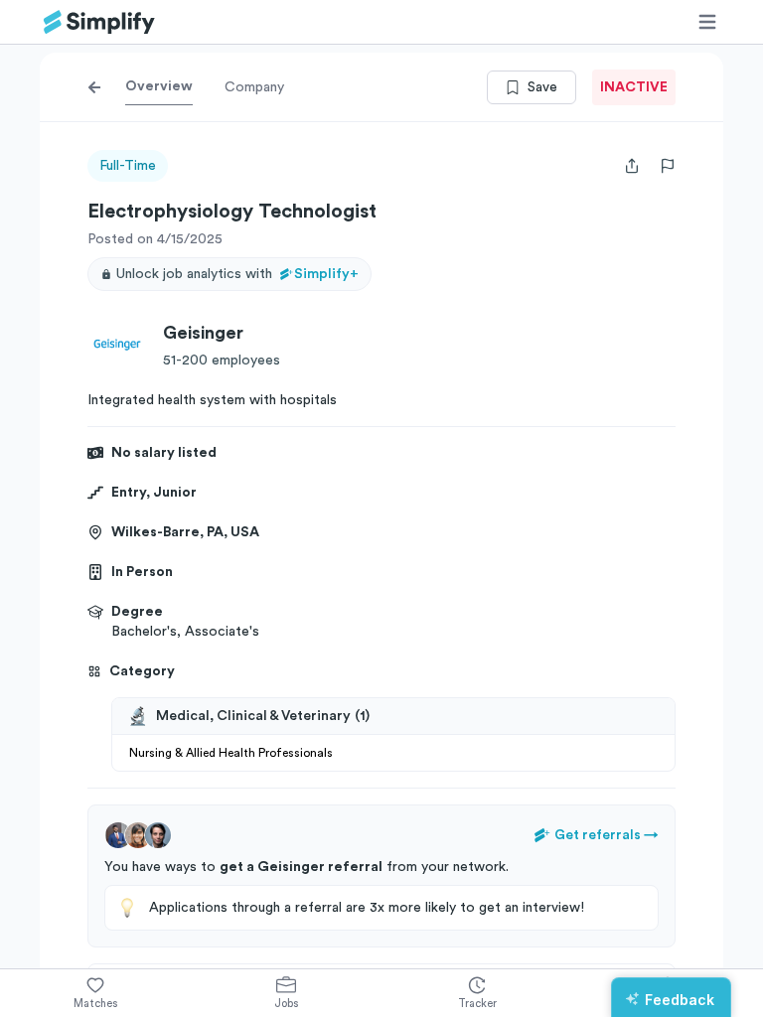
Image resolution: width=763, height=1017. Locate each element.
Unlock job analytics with (237, 274)
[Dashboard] (99, 22)
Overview (159, 86)
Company (254, 87)
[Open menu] (707, 22)
